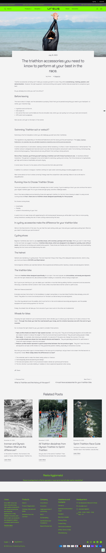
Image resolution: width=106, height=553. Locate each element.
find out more (8, 525)
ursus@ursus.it (82, 506)
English (6, 542)
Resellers (61, 514)
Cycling (94, 1)
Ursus (10, 546)
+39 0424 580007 (83, 509)
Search (24, 503)
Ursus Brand (44, 503)
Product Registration (28, 506)
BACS (42, 514)
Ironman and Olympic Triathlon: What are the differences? (15, 447)
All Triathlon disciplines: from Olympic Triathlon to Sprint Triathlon (52, 447)
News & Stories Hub (46, 526)
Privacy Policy (62, 520)
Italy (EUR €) (18, 542)
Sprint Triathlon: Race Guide (86, 443)
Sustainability (44, 517)
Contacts (61, 505)
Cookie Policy (62, 523)
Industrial (101, 1)
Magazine (57, 76)
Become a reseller (63, 517)
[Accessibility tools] (104, 110)
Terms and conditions (64, 526)
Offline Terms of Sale (64, 530)
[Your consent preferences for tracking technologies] (103, 550)
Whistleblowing (62, 533)
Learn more (7, 460)
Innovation (43, 506)
